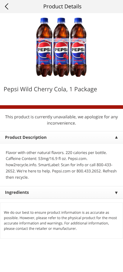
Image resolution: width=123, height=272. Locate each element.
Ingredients (17, 192)
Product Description (26, 137)
